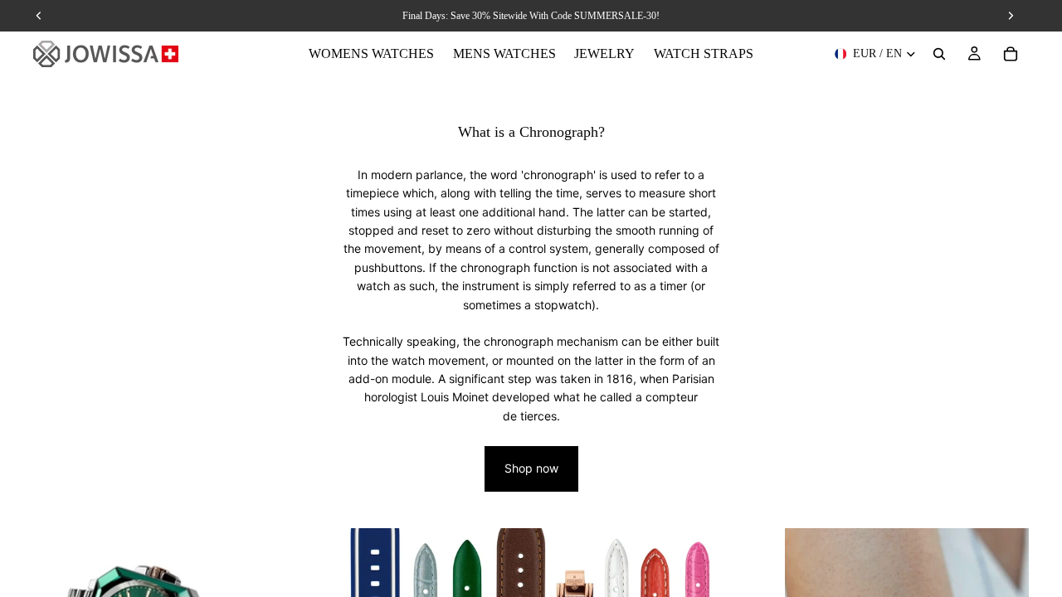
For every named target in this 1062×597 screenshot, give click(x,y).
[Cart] (1010, 54)
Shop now (531, 468)
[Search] (939, 54)
